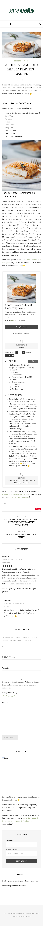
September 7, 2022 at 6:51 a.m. (14, 603)
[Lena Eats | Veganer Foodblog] (21, 10)
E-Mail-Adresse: (12, 850)
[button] (6, 320)
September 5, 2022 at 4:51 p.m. (12, 559)
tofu (5, 504)
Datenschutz (17, 916)
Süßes (26, 61)
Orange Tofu (7, 494)
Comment (6, 702)
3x (13, 355)
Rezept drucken (21, 327)
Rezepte (17, 61)
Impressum (27, 916)
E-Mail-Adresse (8, 657)
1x (6, 355)
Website (5, 668)
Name (4, 646)
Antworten (6, 562)
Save (38, 509)
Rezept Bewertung (9, 692)
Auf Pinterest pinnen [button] (23, 333)
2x (10, 355)
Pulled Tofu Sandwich (20, 497)
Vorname (9, 840)
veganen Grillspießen (22, 494)
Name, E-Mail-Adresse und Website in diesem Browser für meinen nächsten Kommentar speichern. (20, 685)
